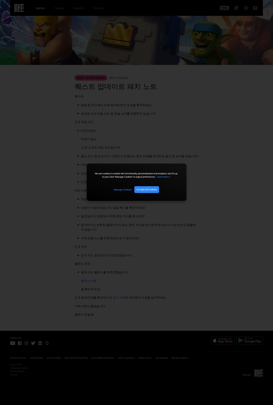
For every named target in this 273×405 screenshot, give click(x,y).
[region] (136, 182)
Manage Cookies (123, 189)
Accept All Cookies (147, 189)
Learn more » (163, 176)
